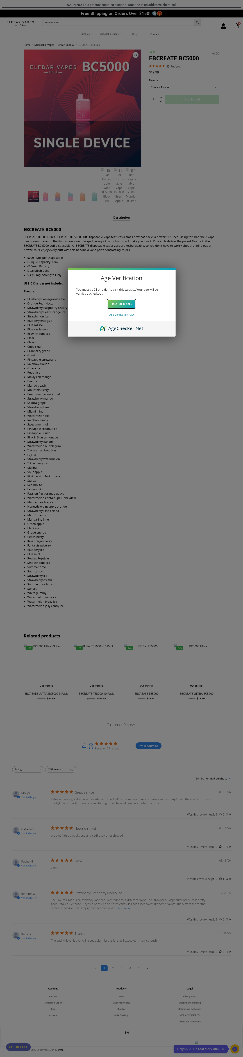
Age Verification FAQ (121, 314)
